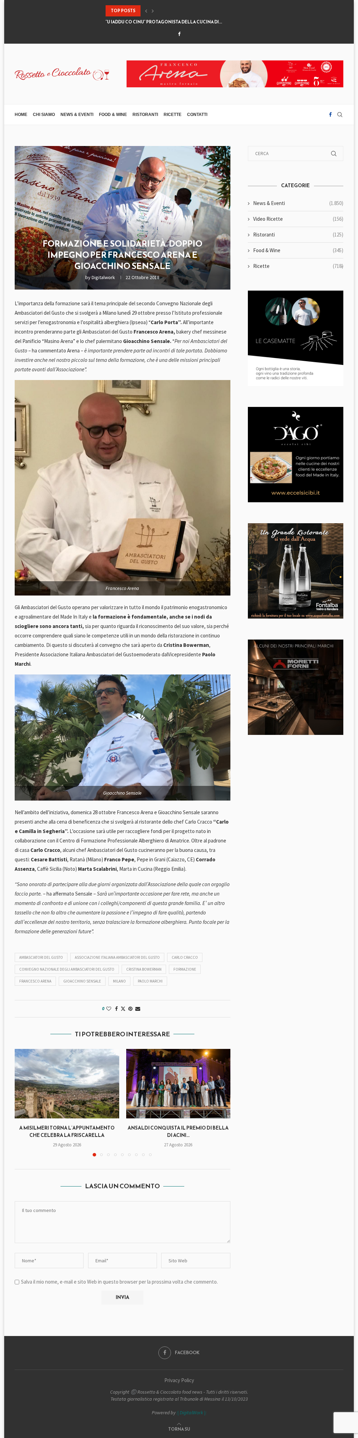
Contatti (197, 114)
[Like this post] (108, 1009)
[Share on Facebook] (116, 1009)
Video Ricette (298, 219)
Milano (119, 981)
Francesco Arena (35, 981)
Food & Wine (113, 114)
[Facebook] (179, 34)
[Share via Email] (137, 1009)
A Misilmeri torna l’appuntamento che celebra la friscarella (67, 1131)
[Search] (339, 114)
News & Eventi (76, 114)
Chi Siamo (44, 114)
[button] (146, 10)
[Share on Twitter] (123, 1009)
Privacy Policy (179, 1380)
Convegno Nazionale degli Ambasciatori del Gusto (66, 969)
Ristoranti (145, 114)
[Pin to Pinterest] (130, 1009)
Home (21, 114)
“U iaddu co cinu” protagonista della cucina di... (164, 11)
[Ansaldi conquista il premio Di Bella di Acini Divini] (178, 1083)
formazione (184, 969)
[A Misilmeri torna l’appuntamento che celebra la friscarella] (67, 1083)
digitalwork (103, 277)
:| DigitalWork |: (191, 1412)
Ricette (172, 114)
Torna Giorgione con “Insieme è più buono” (158, 22)
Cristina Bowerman (144, 969)
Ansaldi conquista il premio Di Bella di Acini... (178, 1131)
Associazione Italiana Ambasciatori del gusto (117, 957)
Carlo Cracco (185, 957)
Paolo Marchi (150, 981)
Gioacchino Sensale (82, 981)
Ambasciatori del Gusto (41, 957)
